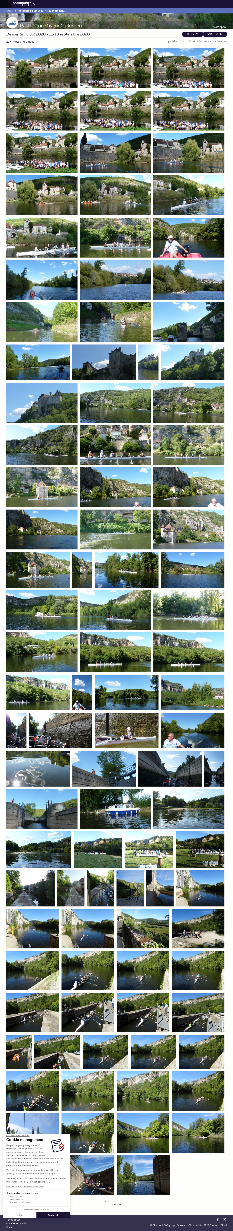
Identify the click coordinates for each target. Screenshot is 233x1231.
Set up (19, 1215)
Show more (116, 1203)
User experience (16, 1199)
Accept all (53, 1215)
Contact (10, 1226)
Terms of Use (13, 1219)
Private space (219, 27)
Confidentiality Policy (17, 1223)
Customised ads (16, 1197)
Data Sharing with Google (20, 1202)
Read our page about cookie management (24, 1186)
